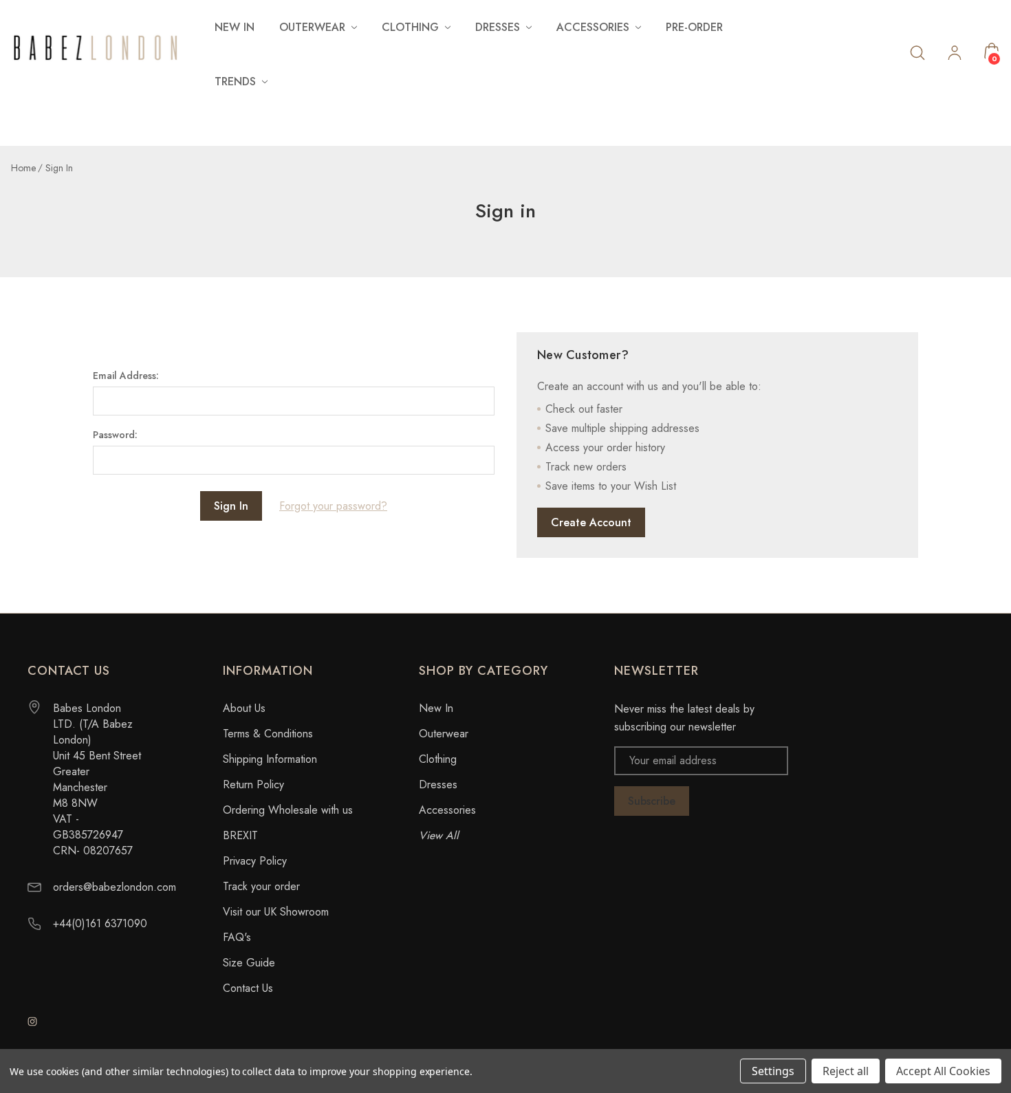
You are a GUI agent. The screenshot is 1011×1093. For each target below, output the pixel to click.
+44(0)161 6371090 (100, 923)
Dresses (438, 784)
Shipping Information (270, 759)
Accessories (447, 810)
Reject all (846, 1071)
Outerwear (443, 734)
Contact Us (248, 988)
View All (439, 835)
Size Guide (249, 963)
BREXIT (240, 835)
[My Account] (954, 54)
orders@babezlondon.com (114, 887)
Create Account (591, 522)
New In (234, 27)
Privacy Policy (255, 861)
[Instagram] (32, 1021)
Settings (773, 1071)
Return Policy (253, 784)
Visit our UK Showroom (276, 912)
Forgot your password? (333, 506)
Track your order (261, 886)
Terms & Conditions (268, 734)
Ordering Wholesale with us (288, 810)
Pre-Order (694, 27)
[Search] (917, 52)
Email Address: (126, 375)
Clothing (438, 759)
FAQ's (237, 937)
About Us (244, 708)
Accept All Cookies (943, 1071)
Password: (115, 434)
